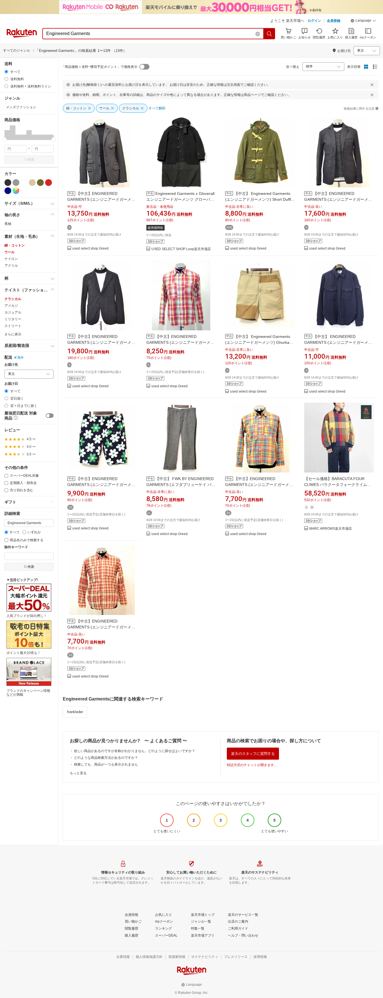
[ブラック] (7, 182)
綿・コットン (14, 245)
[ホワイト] (24, 182)
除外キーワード (16, 547)
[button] (363, 21)
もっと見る (78, 773)
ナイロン (11, 259)
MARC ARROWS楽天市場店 (330, 529)
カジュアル (12, 312)
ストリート (12, 326)
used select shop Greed (90, 248)
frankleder (75, 712)
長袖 (7, 224)
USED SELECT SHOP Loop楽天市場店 (181, 249)
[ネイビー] (7, 190)
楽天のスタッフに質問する (253, 754)
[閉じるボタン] (372, 84)
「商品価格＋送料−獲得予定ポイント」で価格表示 (99, 67)
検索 (30, 160)
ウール (9, 252)
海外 (20, 357)
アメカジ (11, 306)
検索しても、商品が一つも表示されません (106, 764)
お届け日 (11, 384)
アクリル (11, 266)
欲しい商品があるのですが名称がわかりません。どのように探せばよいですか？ (134, 751)
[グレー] (16, 182)
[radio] (6, 71)
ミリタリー (12, 319)
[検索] (269, 33)
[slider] (5, 139)
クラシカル (12, 299)
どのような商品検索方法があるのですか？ (106, 758)
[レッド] (48, 182)
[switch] (50, 415)
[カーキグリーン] (40, 182)
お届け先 (11, 365)
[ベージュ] (32, 182)
